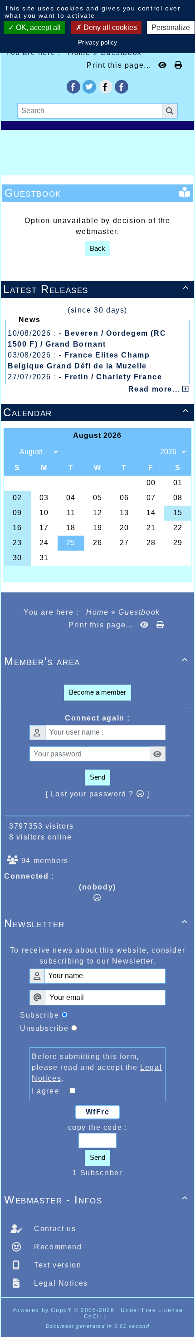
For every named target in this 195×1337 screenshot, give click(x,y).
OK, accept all (37, 27)
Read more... (155, 389)
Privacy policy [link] (97, 42)
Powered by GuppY (43, 1310)
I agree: (50, 1091)
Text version (57, 1265)
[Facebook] (105, 87)
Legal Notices (60, 1283)
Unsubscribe (44, 1028)
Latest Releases (96, 289)
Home (98, 612)
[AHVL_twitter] (89, 87)
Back (97, 248)
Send (97, 777)
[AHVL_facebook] (73, 87)
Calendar (96, 412)
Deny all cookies (109, 27)
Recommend (57, 1247)
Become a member (97, 692)
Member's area (96, 661)
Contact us (54, 1229)
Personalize (170, 27)
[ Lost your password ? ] (98, 794)
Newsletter (96, 923)
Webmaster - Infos (96, 1199)
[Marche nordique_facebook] (121, 87)
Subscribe (39, 1015)
